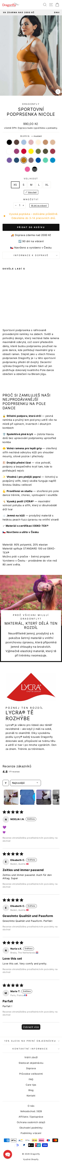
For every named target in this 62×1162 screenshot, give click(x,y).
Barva (31, 136)
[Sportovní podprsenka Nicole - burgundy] (21, 312)
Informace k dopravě (31, 255)
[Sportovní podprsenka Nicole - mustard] (4, 314)
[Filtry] (6, 783)
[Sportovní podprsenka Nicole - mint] (15, 314)
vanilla (38, 142)
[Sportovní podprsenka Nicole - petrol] (28, 312)
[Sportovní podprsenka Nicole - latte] (21, 309)
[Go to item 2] (27, 797)
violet (9, 160)
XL (46, 184)
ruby (17, 151)
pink (27, 169)
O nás (31, 1105)
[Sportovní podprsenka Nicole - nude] (25, 309)
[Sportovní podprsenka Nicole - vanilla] (18, 309)
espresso (17, 142)
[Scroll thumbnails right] (55, 797)
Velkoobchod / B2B (31, 1111)
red (24, 151)
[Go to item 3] (43, 797)
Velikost (31, 178)
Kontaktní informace (30, 1048)
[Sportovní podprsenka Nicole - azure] (18, 314)
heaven (24, 142)
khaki (45, 151)
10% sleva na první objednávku (30, 1041)
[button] (7, 1154)
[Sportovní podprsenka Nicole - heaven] (11, 309)
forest (38, 151)
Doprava (22, 128)
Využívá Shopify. (31, 1159)
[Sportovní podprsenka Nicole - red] (8, 312)
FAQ (31, 1079)
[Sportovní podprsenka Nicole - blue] (11, 314)
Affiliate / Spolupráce (31, 1116)
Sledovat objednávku (31, 1062)
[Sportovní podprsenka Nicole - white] (28, 309)
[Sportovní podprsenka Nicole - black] (4, 309)
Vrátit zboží (31, 1057)
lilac (31, 160)
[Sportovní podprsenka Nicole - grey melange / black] (25, 314)
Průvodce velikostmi (31, 1073)
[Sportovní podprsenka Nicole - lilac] (8, 314)
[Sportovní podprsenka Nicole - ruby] (4, 312)
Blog (31, 1090)
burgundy (53, 151)
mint (45, 160)
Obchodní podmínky (31, 1127)
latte (45, 142)
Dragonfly (31, 104)
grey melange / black (35, 169)
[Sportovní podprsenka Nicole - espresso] (8, 309)
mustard (24, 160)
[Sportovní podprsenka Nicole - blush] (15, 309)
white (9, 151)
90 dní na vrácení (39, 205)
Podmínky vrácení (31, 1133)
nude (53, 142)
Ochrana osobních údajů (31, 1122)
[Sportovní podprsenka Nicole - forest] (15, 312)
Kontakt (31, 1095)
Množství (31, 199)
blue (38, 160)
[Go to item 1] (11, 797)
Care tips (31, 1084)
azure (53, 160)
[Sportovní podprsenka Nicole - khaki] (18, 312)
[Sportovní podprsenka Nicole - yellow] (11, 312)
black (9, 142)
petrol (17, 160)
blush (31, 142)
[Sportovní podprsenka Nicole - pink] (21, 314)
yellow (31, 151)
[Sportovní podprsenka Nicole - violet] (25, 312)
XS (15, 184)
